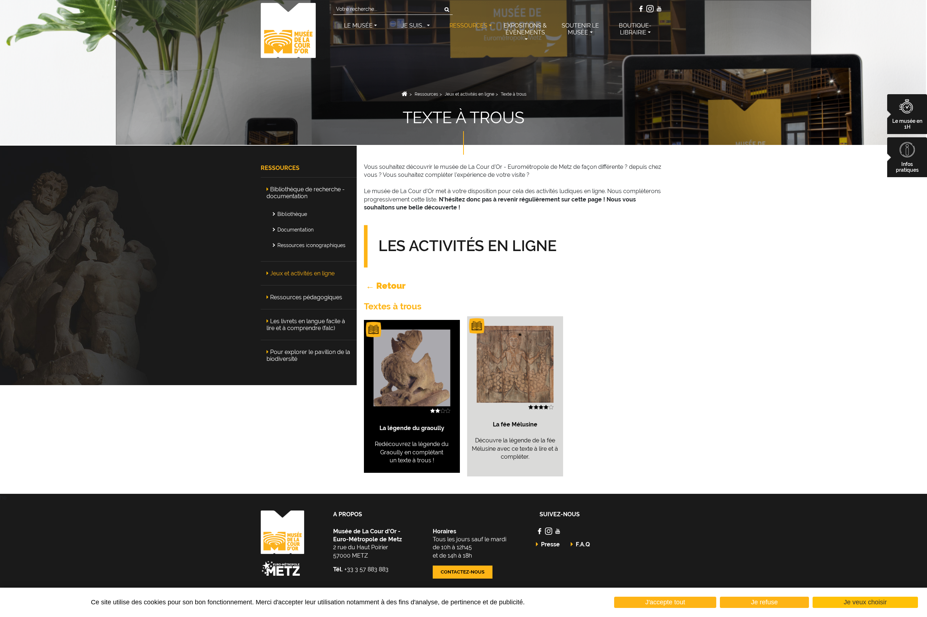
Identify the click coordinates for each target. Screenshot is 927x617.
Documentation (295, 229)
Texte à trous (514, 94)
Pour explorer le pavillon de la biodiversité (308, 355)
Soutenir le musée (580, 29)
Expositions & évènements (525, 29)
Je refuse (764, 602)
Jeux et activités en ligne (469, 94)
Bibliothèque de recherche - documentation (306, 193)
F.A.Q (583, 544)
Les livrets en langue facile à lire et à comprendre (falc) (306, 325)
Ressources (468, 25)
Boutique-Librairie (635, 29)
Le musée (358, 25)
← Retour (385, 285)
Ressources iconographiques (311, 245)
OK (446, 9)
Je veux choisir (865, 602)
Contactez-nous (463, 572)
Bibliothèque (292, 214)
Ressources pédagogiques (306, 297)
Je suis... (413, 25)
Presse (550, 544)
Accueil (404, 94)
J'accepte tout (665, 602)
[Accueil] (288, 29)
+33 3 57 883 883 (361, 569)
